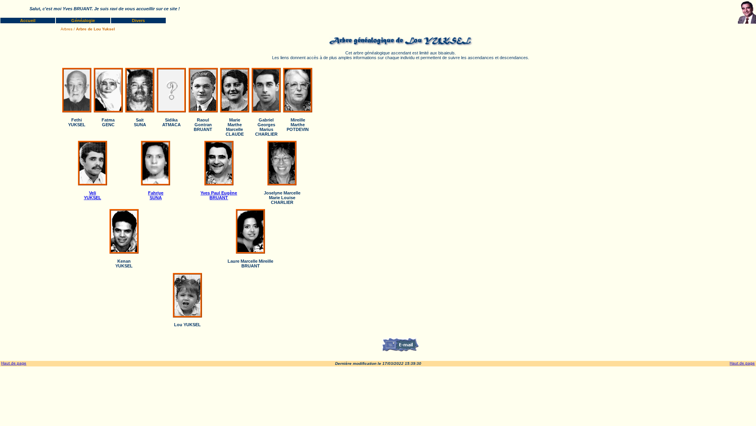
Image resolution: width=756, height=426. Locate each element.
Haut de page (13, 363)
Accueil (27, 20)
